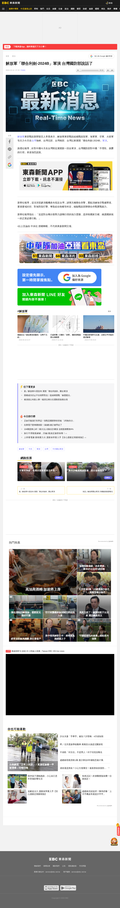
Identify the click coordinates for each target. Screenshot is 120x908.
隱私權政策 (72, 866)
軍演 (104, 140)
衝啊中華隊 (13, 9)
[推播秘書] (114, 842)
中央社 (23, 70)
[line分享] (9, 149)
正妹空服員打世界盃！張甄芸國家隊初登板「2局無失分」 (49, 421)
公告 (64, 866)
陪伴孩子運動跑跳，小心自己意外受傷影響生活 (42, 777)
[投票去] (41, 471)
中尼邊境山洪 (26, 9)
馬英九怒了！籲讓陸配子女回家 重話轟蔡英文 (94, 614)
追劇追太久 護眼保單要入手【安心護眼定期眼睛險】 (43, 792)
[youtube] (53, 881)
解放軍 (20, 136)
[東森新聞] (11, 3)
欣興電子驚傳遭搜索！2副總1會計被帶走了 (43, 425)
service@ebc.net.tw (52, 872)
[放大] (108, 70)
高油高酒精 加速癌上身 (43, 589)
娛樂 (54, 9)
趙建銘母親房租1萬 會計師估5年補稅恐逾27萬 (81, 760)
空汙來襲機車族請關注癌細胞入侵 (60, 614)
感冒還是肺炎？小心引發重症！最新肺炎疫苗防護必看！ (83, 768)
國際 (73, 9)
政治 (66, 9)
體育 (79, 9)
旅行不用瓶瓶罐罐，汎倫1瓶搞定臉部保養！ (44, 433)
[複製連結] (9, 157)
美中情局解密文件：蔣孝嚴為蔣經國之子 (60, 637)
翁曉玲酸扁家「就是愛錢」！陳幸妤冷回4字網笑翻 (94, 567)
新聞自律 (46, 866)
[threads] (67, 881)
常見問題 (82, 866)
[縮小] (112, 70)
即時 (36, 9)
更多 (109, 311)
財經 (85, 9)
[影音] (109, 3)
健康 (91, 9)
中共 (30, 449)
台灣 (34, 140)
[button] (114, 48)
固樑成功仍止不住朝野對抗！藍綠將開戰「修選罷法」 (48, 395)
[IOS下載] (51, 887)
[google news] (71, 881)
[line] (62, 881)
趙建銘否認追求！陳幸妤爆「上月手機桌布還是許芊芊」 (97, 792)
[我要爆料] (118, 830)
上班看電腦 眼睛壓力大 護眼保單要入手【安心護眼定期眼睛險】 (54, 437)
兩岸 (109, 9)
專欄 (115, 9)
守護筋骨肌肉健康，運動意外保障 (94, 637)
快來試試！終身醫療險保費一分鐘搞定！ (97, 777)
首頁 (7, 56)
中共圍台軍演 (58, 449)
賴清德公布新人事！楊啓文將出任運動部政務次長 (46, 399)
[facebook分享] (9, 141)
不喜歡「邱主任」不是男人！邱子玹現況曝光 (81, 752)
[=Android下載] (68, 887)
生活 (48, 9)
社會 (60, 9)
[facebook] (48, 881)
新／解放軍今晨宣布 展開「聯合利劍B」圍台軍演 (46, 391)
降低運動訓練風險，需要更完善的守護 (26, 614)
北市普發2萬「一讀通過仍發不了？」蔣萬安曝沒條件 (94, 591)
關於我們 (56, 866)
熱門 (42, 9)
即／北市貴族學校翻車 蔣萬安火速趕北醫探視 (81, 744)
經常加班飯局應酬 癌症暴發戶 (26, 638)
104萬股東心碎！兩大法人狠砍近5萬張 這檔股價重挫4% (48, 429)
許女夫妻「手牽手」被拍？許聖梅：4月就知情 (81, 736)
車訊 (103, 9)
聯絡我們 (37, 866)
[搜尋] (116, 3)
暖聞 (97, 9)
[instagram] (57, 881)
